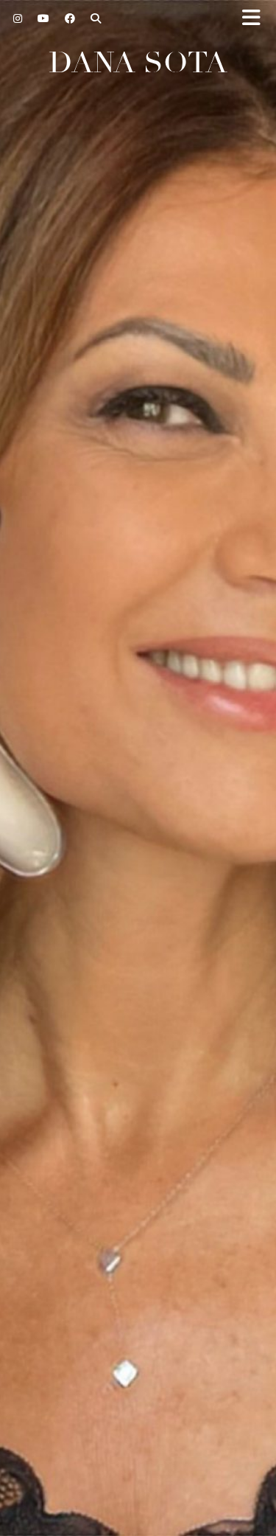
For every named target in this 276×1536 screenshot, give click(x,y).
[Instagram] (18, 18)
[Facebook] (70, 18)
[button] (256, 18)
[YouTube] (44, 18)
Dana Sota (138, 62)
